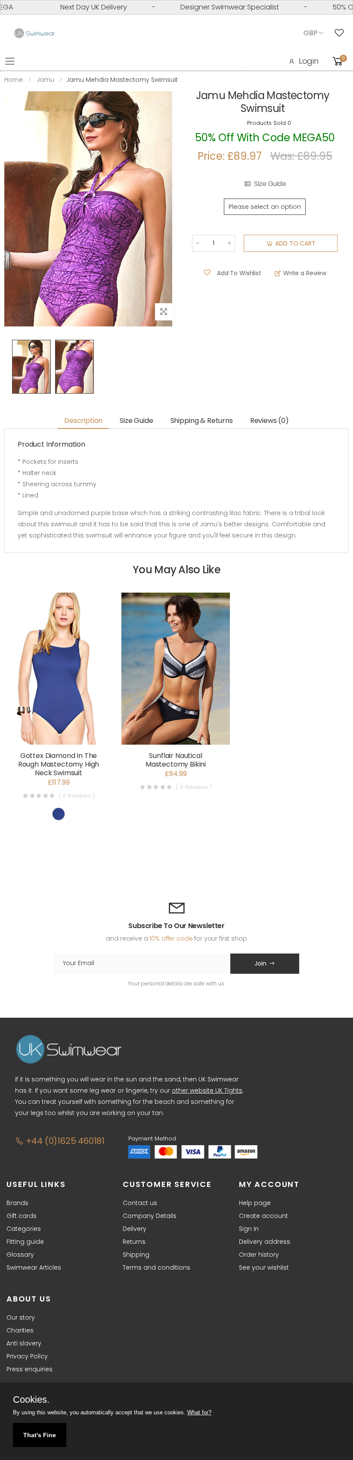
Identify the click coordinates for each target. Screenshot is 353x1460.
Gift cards (21, 1215)
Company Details (149, 1215)
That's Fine (39, 1435)
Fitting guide (25, 1241)
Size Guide (270, 184)
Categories (23, 1228)
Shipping (136, 1254)
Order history (259, 1254)
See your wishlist (264, 1267)
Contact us (140, 1203)
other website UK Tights (207, 1090)
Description (83, 421)
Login (309, 61)
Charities (20, 1330)
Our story (20, 1317)
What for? (199, 1412)
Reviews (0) (269, 421)
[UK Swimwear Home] (34, 33)
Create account (263, 1215)
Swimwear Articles (33, 1267)
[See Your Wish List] (341, 33)
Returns (134, 1241)
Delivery (134, 1228)
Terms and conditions (156, 1267)
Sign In (249, 1228)
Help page (255, 1203)
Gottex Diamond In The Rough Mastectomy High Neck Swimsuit (58, 764)
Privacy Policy (27, 1356)
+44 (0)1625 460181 (64, 1141)
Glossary (20, 1254)
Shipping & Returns (201, 421)
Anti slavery (23, 1343)
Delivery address (264, 1241)
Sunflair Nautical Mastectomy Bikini (176, 760)
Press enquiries (29, 1369)
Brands (17, 1203)
